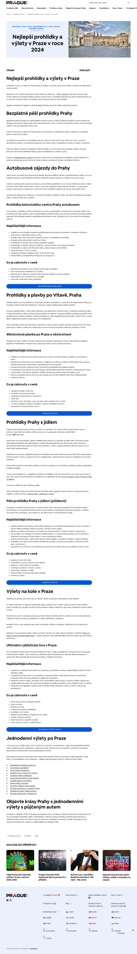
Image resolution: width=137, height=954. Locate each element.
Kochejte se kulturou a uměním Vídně (25, 788)
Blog (30, 26)
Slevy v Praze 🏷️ (117, 895)
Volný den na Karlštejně (19, 768)
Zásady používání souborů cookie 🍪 (118, 904)
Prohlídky (27, 836)
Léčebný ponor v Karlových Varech (23, 773)
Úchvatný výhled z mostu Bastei (22, 786)
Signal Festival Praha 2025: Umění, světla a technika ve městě (116, 877)
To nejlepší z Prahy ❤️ (51, 895)
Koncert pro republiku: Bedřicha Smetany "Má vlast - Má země (82, 877)
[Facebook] (7, 900)
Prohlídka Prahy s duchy (23, 157)
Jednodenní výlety (40, 26)
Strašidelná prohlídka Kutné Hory (23, 765)
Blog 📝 (69, 903)
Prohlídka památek (14, 836)
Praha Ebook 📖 (72, 895)
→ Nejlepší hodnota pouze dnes (49, 286)
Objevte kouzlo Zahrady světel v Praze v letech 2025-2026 (18, 877)
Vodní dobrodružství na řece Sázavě (24, 778)
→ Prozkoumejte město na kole (49, 729)
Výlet (36, 836)
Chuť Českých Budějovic (19, 770)
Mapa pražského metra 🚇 (97, 896)
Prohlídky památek (36, 28)
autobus (65, 94)
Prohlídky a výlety (19, 14)
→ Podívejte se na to (49, 413)
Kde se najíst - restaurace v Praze (41, 494)
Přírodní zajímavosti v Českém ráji (23, 793)
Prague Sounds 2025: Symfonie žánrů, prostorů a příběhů (52, 877)
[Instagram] (10, 900)
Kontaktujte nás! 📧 (50, 912)
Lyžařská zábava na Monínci (21, 781)
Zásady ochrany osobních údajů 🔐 (95, 904)
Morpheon (33, 948)
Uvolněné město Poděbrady (21, 775)
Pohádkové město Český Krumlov (23, 791)
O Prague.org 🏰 (49, 903)
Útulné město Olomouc (19, 783)
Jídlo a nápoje (54, 26)
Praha (8, 14)
